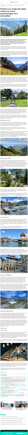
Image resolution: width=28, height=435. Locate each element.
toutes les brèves (3, 414)
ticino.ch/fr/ (3, 385)
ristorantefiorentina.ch (4, 390)
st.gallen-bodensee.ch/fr (22, 385)
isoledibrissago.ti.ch (11, 195)
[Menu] (26, 2)
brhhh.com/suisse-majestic (19, 387)
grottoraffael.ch (16, 390)
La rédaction (2, 37)
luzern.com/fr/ (11, 385)
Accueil (2, 5)
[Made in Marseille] (14, 2)
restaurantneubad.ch (4, 396)
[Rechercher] (1, 2)
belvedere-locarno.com (16, 389)
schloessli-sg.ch (11, 395)
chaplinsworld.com (4, 370)
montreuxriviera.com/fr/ (18, 384)
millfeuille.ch (3, 393)
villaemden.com (13, 391)
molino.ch (4, 388)
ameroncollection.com (16, 392)
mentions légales (21, 431)
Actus (5, 5)
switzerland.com (20, 383)
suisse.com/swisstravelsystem (5, 384)
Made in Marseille (10, 431)
